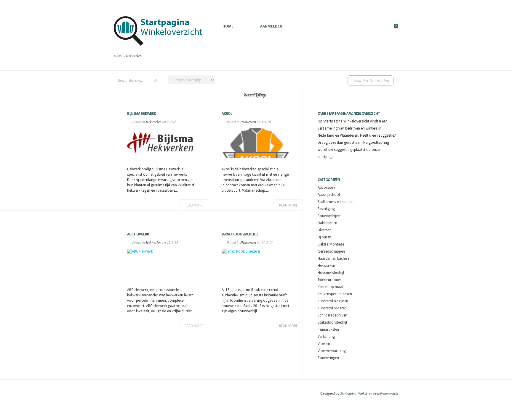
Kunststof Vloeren (332, 308)
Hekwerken (153, 121)
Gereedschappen (331, 251)
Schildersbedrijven (332, 315)
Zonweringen (328, 358)
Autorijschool (329, 195)
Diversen (325, 230)
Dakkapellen (327, 223)
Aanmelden (271, 26)
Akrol (227, 114)
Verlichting (326, 337)
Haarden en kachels (333, 258)
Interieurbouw (329, 280)
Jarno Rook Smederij (239, 234)
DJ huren (324, 237)
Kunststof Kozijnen (333, 301)
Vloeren (324, 344)
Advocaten (326, 187)
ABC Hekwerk (138, 234)
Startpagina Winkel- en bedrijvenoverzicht (369, 393)
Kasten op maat (330, 287)
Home (228, 26)
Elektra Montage (331, 244)
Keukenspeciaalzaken (335, 294)
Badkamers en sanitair (336, 202)
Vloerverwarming (332, 351)
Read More (194, 205)
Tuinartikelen (328, 329)
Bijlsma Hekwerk (141, 114)
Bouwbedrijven (330, 216)
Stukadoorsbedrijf (332, 322)
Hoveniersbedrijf (331, 273)
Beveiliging (326, 209)
